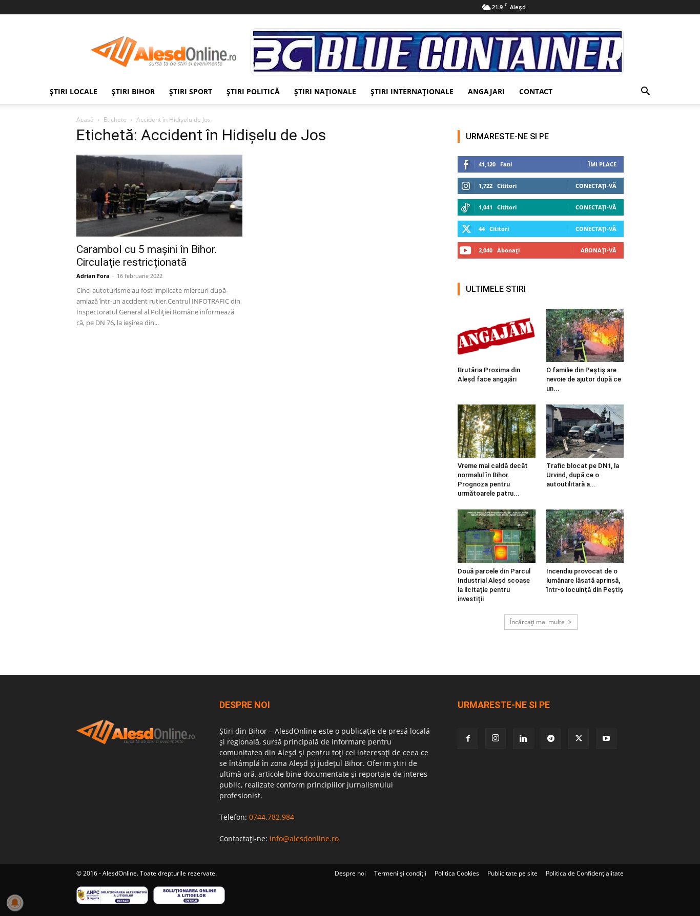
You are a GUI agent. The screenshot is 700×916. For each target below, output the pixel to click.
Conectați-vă (595, 185)
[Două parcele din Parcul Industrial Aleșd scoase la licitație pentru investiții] (497, 536)
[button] (645, 92)
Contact (535, 91)
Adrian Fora (93, 276)
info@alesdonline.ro (304, 838)
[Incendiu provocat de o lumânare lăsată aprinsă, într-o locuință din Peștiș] (585, 536)
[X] (578, 739)
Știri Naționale (325, 91)
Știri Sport (190, 91)
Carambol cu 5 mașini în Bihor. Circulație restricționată (146, 255)
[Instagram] (495, 738)
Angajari (486, 91)
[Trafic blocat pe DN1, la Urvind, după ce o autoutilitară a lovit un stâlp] (585, 431)
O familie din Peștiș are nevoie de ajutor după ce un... (583, 379)
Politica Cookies (457, 873)
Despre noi (350, 873)
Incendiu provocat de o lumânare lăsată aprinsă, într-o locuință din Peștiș (584, 580)
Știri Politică (253, 91)
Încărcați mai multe (537, 621)
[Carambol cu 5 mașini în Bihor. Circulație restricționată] (159, 196)
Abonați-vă (598, 250)
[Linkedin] (523, 739)
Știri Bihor (133, 91)
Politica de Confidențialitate (585, 873)
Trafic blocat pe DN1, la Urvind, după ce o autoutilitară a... (582, 475)
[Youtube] (606, 739)
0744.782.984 (271, 817)
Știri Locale (73, 91)
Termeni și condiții (400, 873)
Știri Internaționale (412, 91)
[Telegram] (551, 739)
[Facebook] (468, 739)
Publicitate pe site (512, 873)
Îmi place (602, 164)
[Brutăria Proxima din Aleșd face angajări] (497, 335)
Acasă (85, 119)
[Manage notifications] (15, 902)
